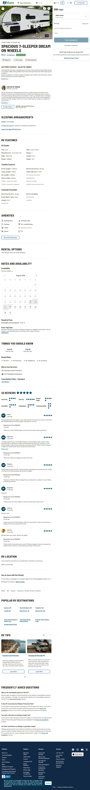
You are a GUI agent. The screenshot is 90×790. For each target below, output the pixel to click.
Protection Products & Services (41, 768)
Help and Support (43, 764)
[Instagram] (78, 749)
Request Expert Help (71, 58)
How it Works (6, 762)
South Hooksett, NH (26, 608)
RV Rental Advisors (41, 777)
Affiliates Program (7, 766)
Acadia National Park (10, 624)
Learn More (13, 671)
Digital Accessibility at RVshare (65, 787)
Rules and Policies (15, 699)
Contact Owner (7, 107)
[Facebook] (74, 749)
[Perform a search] (62, 3)
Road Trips (26, 767)
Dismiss (48, 783)
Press (3, 760)
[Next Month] (36, 275)
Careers (4, 757)
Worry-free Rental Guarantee (43, 757)
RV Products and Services (60, 762)
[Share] (44, 8)
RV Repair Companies (26, 773)
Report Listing (20, 582)
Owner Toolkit (60, 759)
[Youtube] (83, 749)
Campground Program (8, 769)
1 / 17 (47, 35)
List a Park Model (59, 756)
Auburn (13, 591)
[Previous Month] (4, 275)
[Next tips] (50, 635)
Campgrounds (27, 761)
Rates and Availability (42, 720)
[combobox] (26, 3)
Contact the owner (7, 125)
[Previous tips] (47, 635)
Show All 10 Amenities (10, 237)
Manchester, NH (40, 611)
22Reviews (11, 55)
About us (4, 753)
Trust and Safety (7, 755)
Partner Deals (27, 776)
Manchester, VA (24, 611)
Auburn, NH (7, 608)
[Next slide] (50, 22)
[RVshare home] (8, 3)
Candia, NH (7, 611)
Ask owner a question (71, 45)
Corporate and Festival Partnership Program (9, 772)
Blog (3, 764)
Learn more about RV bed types (11, 129)
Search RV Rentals (41, 753)
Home (3, 591)
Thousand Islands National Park (25, 620)
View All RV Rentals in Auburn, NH (10, 620)
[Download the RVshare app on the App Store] (78, 756)
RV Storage (26, 770)
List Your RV (81, 3)
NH (8, 591)
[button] (5, 79)
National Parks (26, 753)
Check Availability (71, 40)
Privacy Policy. (8, 786)
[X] (86, 749)
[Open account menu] (69, 3)
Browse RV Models (41, 773)
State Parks (26, 757)
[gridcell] (35, 284)
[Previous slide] (2, 22)
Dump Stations (26, 764)
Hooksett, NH (39, 608)
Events (25, 759)
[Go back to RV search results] (3, 8)
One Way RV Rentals (42, 761)
